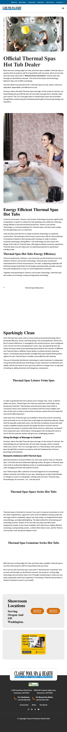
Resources (41, 2)
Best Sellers (22, 2)
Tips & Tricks (50, 2)
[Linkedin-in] (32, 709)
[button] (63, 8)
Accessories (31, 2)
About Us (14, 2)
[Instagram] (28, 709)
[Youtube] (38, 709)
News (34, 705)
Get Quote (43, 705)
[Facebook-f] (35, 709)
